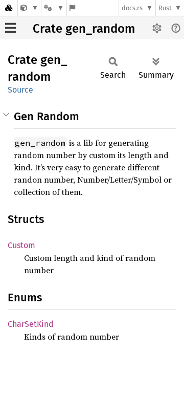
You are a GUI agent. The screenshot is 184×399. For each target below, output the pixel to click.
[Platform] (53, 8)
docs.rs (132, 8)
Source (20, 90)
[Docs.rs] (8, 8)
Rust (165, 8)
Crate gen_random (84, 28)
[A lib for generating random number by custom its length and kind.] (29, 8)
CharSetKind (31, 324)
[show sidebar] (10, 27)
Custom (21, 245)
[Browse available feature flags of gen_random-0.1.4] (72, 8)
